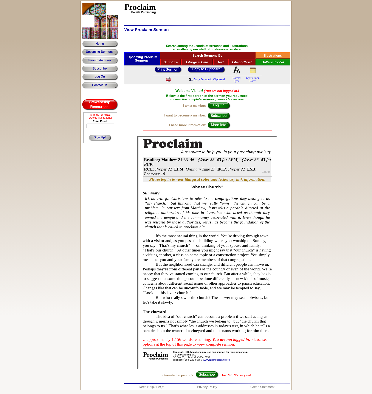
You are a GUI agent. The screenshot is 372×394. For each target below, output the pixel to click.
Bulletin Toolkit (273, 62)
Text (220, 62)
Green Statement (262, 387)
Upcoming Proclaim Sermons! (142, 58)
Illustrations (273, 55)
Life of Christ (242, 62)
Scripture (171, 62)
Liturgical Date (197, 62)
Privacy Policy (207, 387)
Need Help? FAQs (151, 387)
